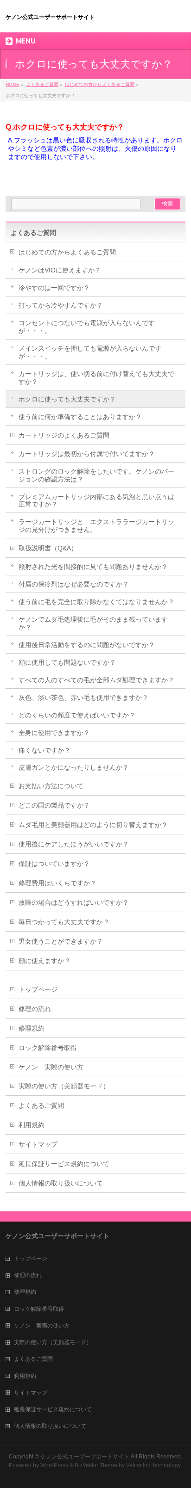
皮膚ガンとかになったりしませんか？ (74, 767)
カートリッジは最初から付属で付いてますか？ (87, 453)
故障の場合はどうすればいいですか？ (74, 902)
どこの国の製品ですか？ (54, 805)
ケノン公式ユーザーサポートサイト (50, 17)
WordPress (54, 1465)
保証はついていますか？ (54, 863)
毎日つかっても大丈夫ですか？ (64, 922)
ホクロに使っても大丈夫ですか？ (67, 399)
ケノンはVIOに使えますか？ (60, 270)
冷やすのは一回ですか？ (54, 287)
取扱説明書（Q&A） (48, 548)
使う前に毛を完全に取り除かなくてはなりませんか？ (96, 601)
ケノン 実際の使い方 (51, 1067)
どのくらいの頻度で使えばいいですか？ (77, 715)
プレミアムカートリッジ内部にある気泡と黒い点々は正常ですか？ (96, 500)
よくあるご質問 (42, 84)
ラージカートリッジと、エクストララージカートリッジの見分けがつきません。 (96, 525)
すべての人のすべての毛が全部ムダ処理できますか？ (96, 680)
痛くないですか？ (44, 750)
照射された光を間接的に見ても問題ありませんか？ (93, 566)
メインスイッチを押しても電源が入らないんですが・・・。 (90, 352)
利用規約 (32, 1125)
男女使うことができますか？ (61, 941)
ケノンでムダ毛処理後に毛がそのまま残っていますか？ (93, 623)
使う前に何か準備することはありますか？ (80, 416)
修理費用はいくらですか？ (57, 883)
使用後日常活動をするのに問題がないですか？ (87, 644)
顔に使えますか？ (44, 960)
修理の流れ (35, 1009)
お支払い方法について (51, 786)
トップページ (38, 989)
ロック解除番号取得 (48, 1047)
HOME (12, 84)
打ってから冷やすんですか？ (61, 305)
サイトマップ (38, 1144)
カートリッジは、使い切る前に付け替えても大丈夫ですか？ (96, 377)
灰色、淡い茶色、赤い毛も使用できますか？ (83, 697)
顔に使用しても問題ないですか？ (67, 662)
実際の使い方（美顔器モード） (64, 1086)
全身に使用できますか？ (54, 732)
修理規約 (32, 1028)
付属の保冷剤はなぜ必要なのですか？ (74, 584)
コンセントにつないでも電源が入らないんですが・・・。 (87, 326)
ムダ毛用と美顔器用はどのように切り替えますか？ (93, 824)
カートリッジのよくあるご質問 (64, 435)
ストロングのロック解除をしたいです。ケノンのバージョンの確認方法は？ (96, 475)
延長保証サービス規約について (64, 1163)
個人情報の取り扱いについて (61, 1183)
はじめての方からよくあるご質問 (99, 84)
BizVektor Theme (96, 1465)
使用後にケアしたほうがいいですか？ (74, 844)
